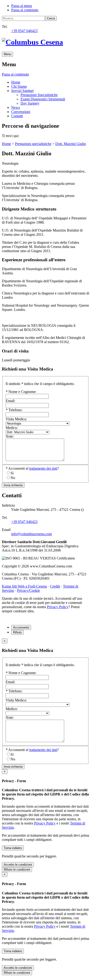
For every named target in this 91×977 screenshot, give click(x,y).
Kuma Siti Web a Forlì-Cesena (24, 586)
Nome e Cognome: (21, 392)
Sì (12, 473)
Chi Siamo (19, 86)
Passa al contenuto (24, 10)
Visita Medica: (16, 419)
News (15, 107)
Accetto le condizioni (18, 864)
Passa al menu (21, 6)
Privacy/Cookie (28, 590)
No (12, 478)
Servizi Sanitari (22, 91)
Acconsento (21, 627)
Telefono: (14, 410)
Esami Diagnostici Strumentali (43, 99)
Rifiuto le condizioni (17, 869)
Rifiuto (17, 632)
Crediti (55, 586)
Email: (10, 401)
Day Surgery (30, 103)
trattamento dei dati (43, 468)
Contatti (17, 116)
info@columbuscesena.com (31, 534)
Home (15, 82)
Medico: (12, 428)
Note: (10, 436)
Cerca (51, 18)
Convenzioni (20, 112)
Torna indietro (13, 848)
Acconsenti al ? (32, 468)
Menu (7, 54)
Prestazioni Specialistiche (39, 95)
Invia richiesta (13, 485)
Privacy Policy (57, 607)
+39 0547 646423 (24, 31)
